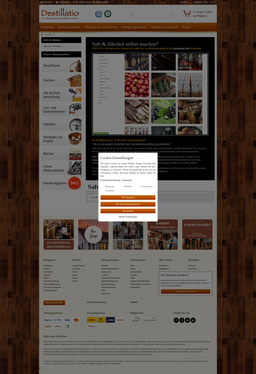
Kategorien (49, 260)
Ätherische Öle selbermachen (100, 27)
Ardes (74, 272)
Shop (132, 266)
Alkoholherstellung (51, 281)
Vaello (74, 275)
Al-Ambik (76, 269)
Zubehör (47, 275)
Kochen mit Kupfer (69, 27)
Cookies (104, 275)
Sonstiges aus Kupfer (52, 287)
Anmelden (163, 266)
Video (132, 278)
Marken (76, 260)
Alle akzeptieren (128, 197)
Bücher (186, 27)
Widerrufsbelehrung (109, 281)
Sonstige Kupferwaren (134, 27)
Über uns (191, 266)
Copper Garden (78, 266)
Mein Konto (165, 260)
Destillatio (193, 260)
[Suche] (171, 14)
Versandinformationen (110, 269)
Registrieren (164, 269)
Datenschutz (106, 272)
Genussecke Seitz (181, 48)
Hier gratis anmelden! (186, 291)
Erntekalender (136, 272)
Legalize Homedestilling (140, 281)
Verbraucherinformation (110, 278)
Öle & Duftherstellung (52, 284)
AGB (103, 290)
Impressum (105, 294)
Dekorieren (48, 272)
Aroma (133, 269)
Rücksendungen (108, 284)
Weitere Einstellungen (128, 217)
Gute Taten (192, 269)
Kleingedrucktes (110, 260)
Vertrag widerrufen (54, 302)
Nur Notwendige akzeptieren (128, 204)
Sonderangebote (50, 290)
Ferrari (75, 278)
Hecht (74, 281)
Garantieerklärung (108, 287)
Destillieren (47, 27)
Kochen (47, 269)
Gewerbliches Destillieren (140, 284)
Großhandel (135, 287)
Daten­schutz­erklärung (111, 180)
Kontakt (104, 266)
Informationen (137, 260)
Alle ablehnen (128, 211)
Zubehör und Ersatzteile (164, 27)
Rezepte (133, 275)
